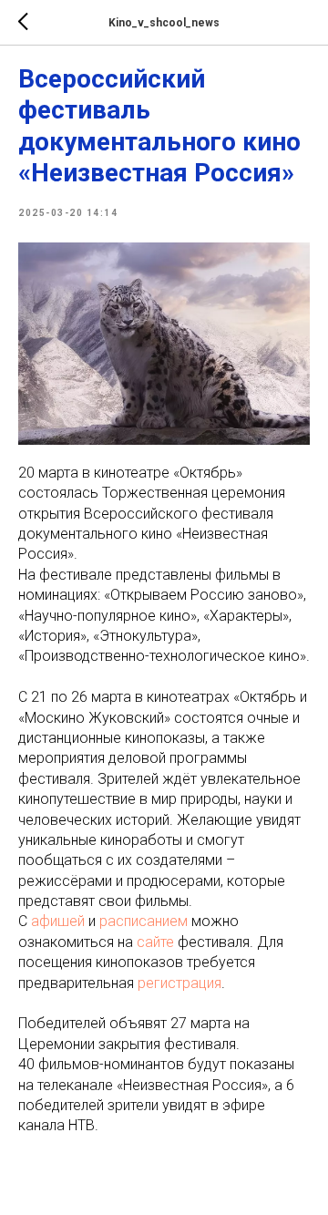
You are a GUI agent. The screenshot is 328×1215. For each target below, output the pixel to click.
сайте (155, 942)
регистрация (179, 983)
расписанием (143, 921)
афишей (58, 921)
